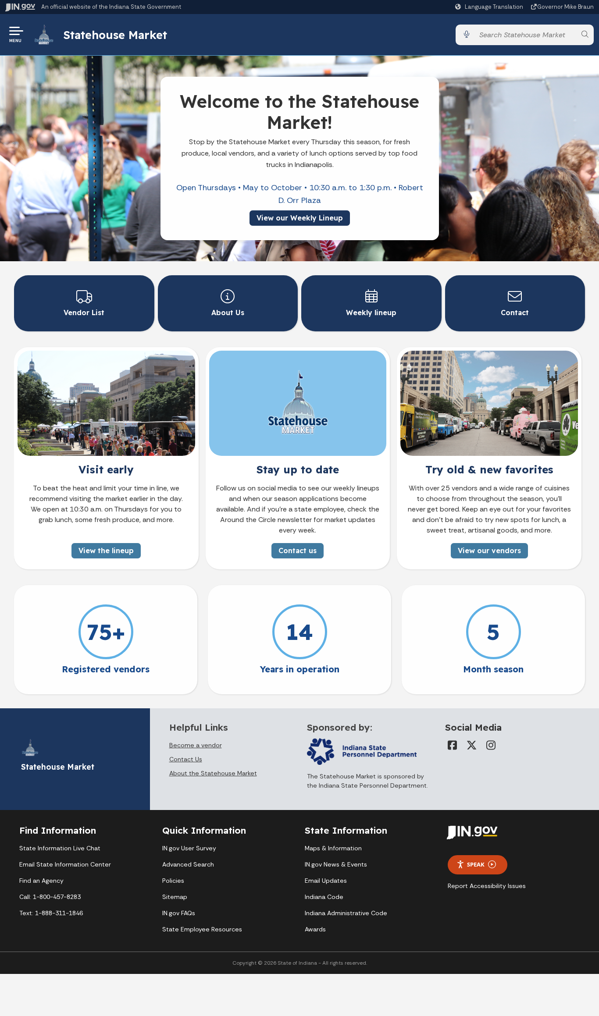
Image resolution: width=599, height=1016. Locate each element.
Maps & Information (333, 848)
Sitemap (174, 897)
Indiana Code (324, 897)
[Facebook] (452, 745)
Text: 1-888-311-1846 (51, 913)
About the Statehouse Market (213, 773)
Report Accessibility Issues (487, 886)
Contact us (297, 550)
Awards (315, 929)
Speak (476, 864)
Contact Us (185, 759)
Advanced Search (188, 864)
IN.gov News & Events (336, 864)
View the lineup (106, 550)
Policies (173, 881)
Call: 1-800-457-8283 (50, 897)
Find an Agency (41, 881)
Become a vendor (195, 745)
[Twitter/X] (471, 745)
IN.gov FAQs (178, 913)
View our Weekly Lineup (300, 217)
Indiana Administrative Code (346, 913)
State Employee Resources (202, 929)
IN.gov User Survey (189, 848)
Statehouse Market (115, 35)
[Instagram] (491, 745)
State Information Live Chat (59, 848)
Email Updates (326, 881)
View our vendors (489, 550)
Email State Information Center (65, 864)
